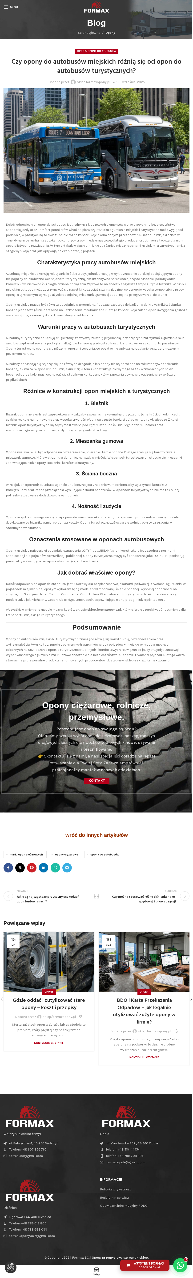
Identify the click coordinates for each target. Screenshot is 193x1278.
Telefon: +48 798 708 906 (125, 1156)
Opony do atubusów (102, 51)
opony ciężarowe (66, 854)
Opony (110, 33)
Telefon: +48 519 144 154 (123, 1149)
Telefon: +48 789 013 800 (28, 1223)
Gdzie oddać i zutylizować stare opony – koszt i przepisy (49, 1004)
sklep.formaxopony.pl (93, 82)
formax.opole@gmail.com (125, 1162)
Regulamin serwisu (114, 1198)
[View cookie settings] (10, 1267)
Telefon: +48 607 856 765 (28, 1149)
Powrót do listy (96, 896)
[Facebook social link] (8, 867)
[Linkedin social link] (43, 867)
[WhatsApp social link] (55, 867)
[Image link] (29, 1116)
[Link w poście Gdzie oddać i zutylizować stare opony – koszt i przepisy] (49, 962)
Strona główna (89, 33)
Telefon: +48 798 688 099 (28, 1229)
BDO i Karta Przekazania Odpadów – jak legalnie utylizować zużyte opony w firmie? (144, 1011)
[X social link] (20, 867)
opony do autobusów (104, 854)
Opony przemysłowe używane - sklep (120, 1258)
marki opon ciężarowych (26, 854)
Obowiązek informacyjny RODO (124, 1206)
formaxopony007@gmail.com (32, 1236)
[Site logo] (96, 7)
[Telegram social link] (67, 867)
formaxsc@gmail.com (26, 1156)
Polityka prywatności (116, 1189)
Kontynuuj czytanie (49, 1043)
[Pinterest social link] (31, 867)
